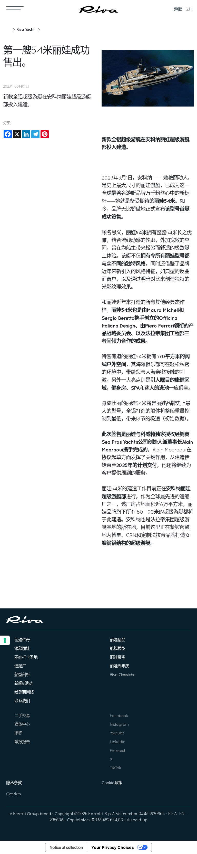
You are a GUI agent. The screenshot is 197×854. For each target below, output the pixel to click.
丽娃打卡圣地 (25, 657)
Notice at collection (66, 847)
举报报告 (22, 742)
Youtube (117, 733)
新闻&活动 (23, 684)
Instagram (119, 724)
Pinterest (117, 751)
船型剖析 (22, 675)
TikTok (115, 768)
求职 (18, 733)
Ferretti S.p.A (101, 814)
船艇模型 (117, 649)
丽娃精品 (117, 640)
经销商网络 (24, 692)
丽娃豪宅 (117, 657)
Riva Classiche (122, 675)
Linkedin (117, 742)
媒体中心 (22, 724)
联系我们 (22, 701)
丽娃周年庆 (119, 666)
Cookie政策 (112, 783)
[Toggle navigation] (15, 9)
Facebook (119, 716)
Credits (13, 794)
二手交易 (22, 716)
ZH (189, 9)
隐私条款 (14, 783)
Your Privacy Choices (112, 847)
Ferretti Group (26, 814)
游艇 (178, 9)
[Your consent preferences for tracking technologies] (5, 640)
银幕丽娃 (22, 649)
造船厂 (20, 666)
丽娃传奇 (22, 640)
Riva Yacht (25, 29)
